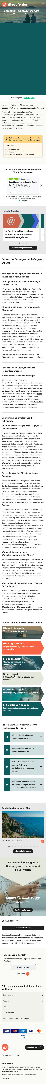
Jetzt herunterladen (23, 910)
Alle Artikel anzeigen (23, 851)
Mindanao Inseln (26, 105)
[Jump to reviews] (23, 98)
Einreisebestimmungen (11, 383)
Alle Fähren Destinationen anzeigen (19, 154)
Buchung (18, 481)
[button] (24, 737)
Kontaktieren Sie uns (8, 1071)
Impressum (5, 1078)
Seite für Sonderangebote (32, 294)
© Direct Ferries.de (7, 1063)
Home (4, 105)
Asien (13, 105)
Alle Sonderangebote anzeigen (23, 248)
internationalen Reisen (33, 388)
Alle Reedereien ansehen (15, 152)
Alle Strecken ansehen (14, 149)
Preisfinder (6, 126)
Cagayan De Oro (8, 108)
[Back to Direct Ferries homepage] (14, 4)
